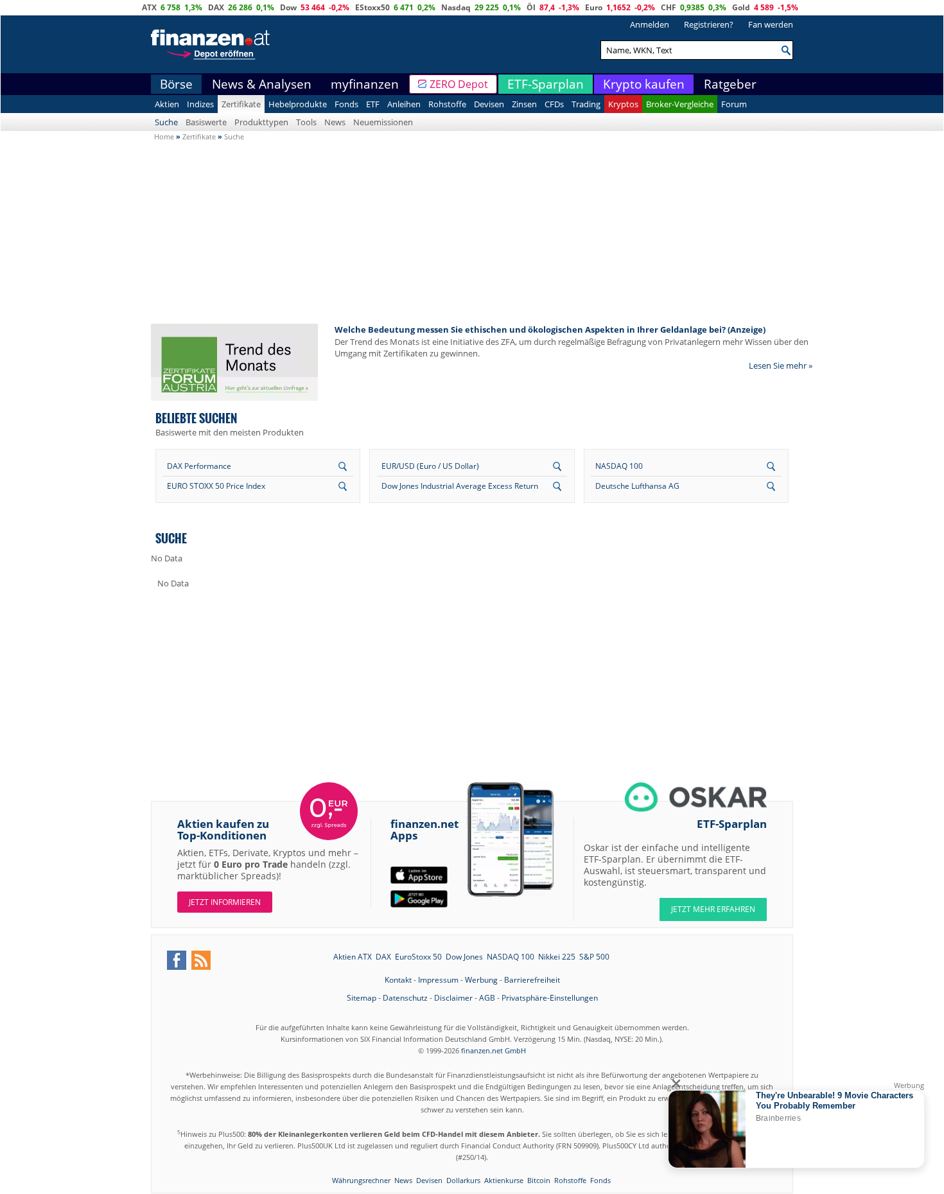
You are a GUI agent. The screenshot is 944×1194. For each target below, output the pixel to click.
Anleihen (404, 104)
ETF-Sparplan (545, 84)
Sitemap (361, 997)
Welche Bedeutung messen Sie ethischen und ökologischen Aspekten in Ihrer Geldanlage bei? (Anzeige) (550, 329)
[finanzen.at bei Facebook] (176, 960)
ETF (373, 104)
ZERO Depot (459, 84)
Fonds (346, 104)
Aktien (167, 104)
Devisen (489, 104)
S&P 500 (594, 956)
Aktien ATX (352, 956)
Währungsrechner (361, 1180)
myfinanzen (365, 84)
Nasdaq (456, 7)
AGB (487, 997)
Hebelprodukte (297, 104)
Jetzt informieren (225, 902)
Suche (166, 122)
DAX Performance (199, 466)
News (334, 122)
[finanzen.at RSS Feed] (201, 960)
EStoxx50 (372, 7)
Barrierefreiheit (532, 979)
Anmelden (649, 24)
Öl (531, 7)
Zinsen (524, 104)
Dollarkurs (463, 1180)
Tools (306, 122)
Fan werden (770, 24)
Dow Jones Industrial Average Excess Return (459, 485)
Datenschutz (405, 997)
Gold (741, 7)
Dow (288, 7)
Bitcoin (538, 1180)
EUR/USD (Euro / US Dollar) (430, 466)
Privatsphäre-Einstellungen (550, 997)
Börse (176, 84)
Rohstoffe (447, 104)
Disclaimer (453, 997)
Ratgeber (730, 84)
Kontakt (398, 979)
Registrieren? (708, 24)
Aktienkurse (503, 1180)
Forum (734, 104)
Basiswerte (206, 122)
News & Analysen (261, 84)
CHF (668, 7)
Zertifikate (241, 104)
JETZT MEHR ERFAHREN (713, 909)
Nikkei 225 (556, 956)
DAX (216, 7)
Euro (593, 7)
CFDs (554, 104)
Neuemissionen (383, 122)
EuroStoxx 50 (418, 956)
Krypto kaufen (644, 84)
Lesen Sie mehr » (780, 365)
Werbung (481, 979)
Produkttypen (261, 122)
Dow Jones (464, 956)
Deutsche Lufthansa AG (637, 485)
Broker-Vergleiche (679, 104)
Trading (586, 104)
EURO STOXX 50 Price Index (216, 485)
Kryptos (623, 104)
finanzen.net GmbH (493, 1050)
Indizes (200, 104)
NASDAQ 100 (619, 466)
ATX (149, 7)
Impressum (438, 979)
